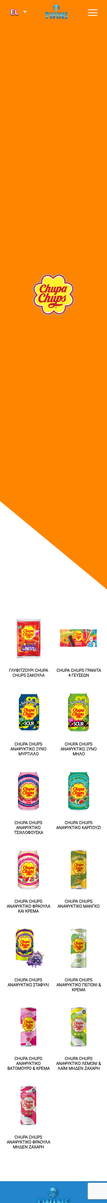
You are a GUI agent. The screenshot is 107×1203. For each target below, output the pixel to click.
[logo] (53, 14)
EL (15, 12)
